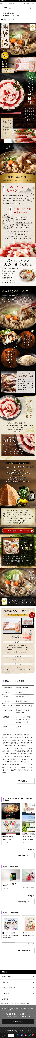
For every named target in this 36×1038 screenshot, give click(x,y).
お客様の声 (5, 993)
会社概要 (5, 999)
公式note (18, 1031)
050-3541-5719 (17, 1013)
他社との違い (6, 976)
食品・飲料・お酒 (11, 1003)
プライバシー (21, 1030)
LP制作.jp (3, 1003)
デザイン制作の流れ (8, 988)
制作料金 (5, 982)
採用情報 (28, 1030)
